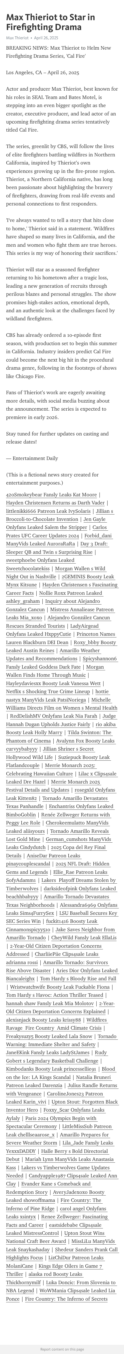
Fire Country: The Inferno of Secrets (66, 1299)
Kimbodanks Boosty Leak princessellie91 (51, 1069)
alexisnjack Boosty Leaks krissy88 (43, 1020)
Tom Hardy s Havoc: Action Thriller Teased (54, 995)
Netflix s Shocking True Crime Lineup (48, 691)
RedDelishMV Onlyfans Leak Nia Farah (53, 716)
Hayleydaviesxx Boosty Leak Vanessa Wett (53, 683)
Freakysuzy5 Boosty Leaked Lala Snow (49, 1036)
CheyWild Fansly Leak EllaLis (84, 937)
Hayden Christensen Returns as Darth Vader (55, 503)
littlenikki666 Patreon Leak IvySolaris (48, 511)
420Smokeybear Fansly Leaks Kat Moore (51, 494)
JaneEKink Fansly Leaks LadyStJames (47, 1052)
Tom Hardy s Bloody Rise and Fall (78, 978)
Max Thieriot (17, 37)
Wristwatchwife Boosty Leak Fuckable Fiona (60, 987)
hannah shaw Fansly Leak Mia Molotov (50, 1003)
